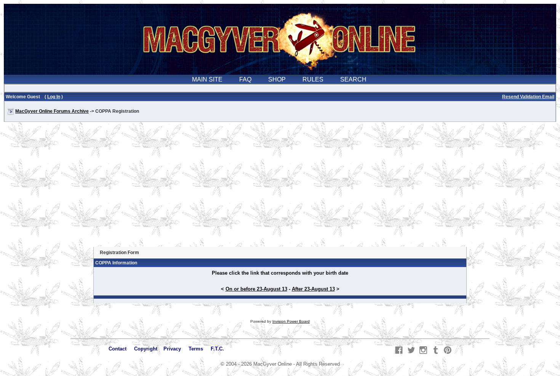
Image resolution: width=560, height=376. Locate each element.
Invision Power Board (291, 321)
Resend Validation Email (528, 96)
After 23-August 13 (313, 289)
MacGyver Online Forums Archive (52, 111)
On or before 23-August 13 (256, 289)
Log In (53, 96)
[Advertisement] (280, 188)
